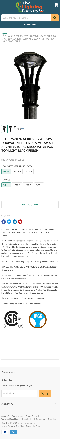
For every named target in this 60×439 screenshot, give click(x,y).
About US (5, 416)
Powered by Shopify (34, 426)
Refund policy (27, 419)
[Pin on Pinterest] (20, 222)
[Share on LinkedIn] (15, 222)
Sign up (44, 393)
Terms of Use (17, 416)
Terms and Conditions (9, 419)
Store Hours (52, 419)
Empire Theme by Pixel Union (13, 426)
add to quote (30, 204)
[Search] (55, 17)
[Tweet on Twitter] (9, 222)
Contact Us (40, 419)
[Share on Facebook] (3, 222)
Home (4, 34)
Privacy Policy (31, 416)
